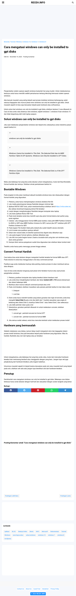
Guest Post (36, 589)
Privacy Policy (55, 589)
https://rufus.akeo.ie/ (63, 206)
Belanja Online (22, 531)
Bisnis (31, 531)
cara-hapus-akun (18, 535)
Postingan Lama (65, 496)
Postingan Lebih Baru (11, 496)
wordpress (8, 538)
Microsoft (45, 531)
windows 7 (51, 535)
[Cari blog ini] (73, 2)
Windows (7, 535)
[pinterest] (38, 390)
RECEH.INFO (38, 2)
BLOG (14, 531)
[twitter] (24, 390)
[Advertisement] (38, 22)
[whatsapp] (51, 390)
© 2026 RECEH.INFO (38, 594)
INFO (37, 531)
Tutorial (63, 531)
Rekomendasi (54, 531)
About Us (28, 589)
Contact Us (20, 589)
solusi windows (30, 535)
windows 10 (42, 535)
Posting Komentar (28, 57)
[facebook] (11, 390)
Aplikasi (7, 531)
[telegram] (65, 390)
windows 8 (60, 535)
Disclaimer (45, 589)
